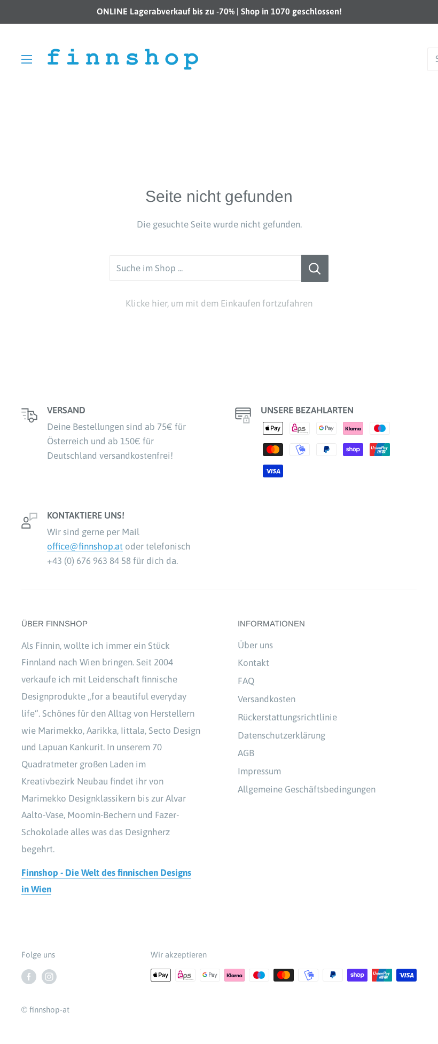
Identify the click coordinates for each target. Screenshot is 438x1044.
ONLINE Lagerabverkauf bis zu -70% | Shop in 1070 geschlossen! (219, 11)
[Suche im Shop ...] (314, 268)
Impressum (259, 771)
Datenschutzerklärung (281, 735)
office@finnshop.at (85, 546)
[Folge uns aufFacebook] (28, 976)
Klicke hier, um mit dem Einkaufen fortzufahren (219, 303)
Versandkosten (266, 699)
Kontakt (253, 662)
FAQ (246, 681)
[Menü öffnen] (26, 59)
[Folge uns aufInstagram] (49, 976)
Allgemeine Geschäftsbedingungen (307, 789)
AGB (246, 753)
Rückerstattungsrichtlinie (287, 717)
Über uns (255, 645)
